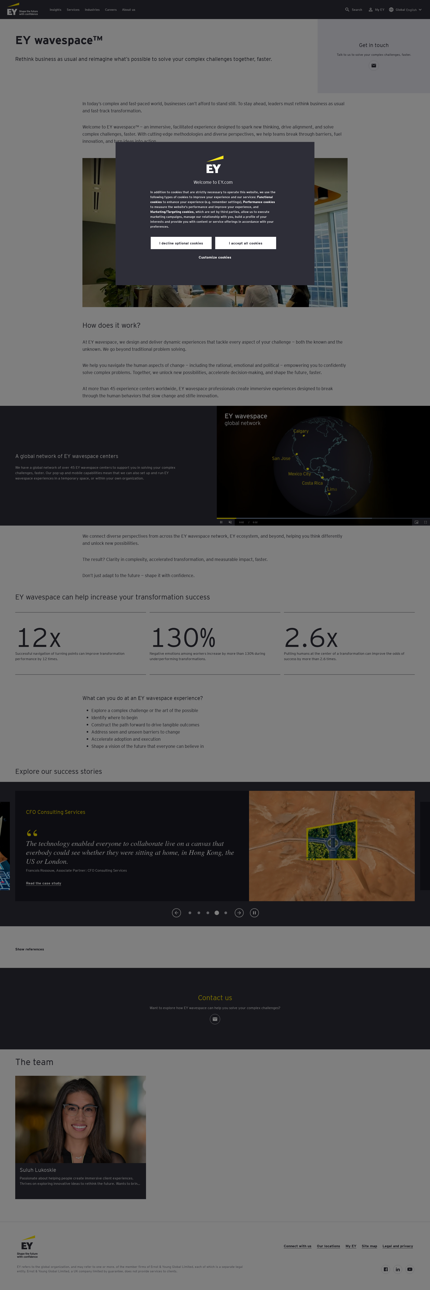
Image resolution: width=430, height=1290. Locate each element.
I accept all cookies (245, 242)
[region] (215, 213)
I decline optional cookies (181, 242)
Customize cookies (215, 257)
